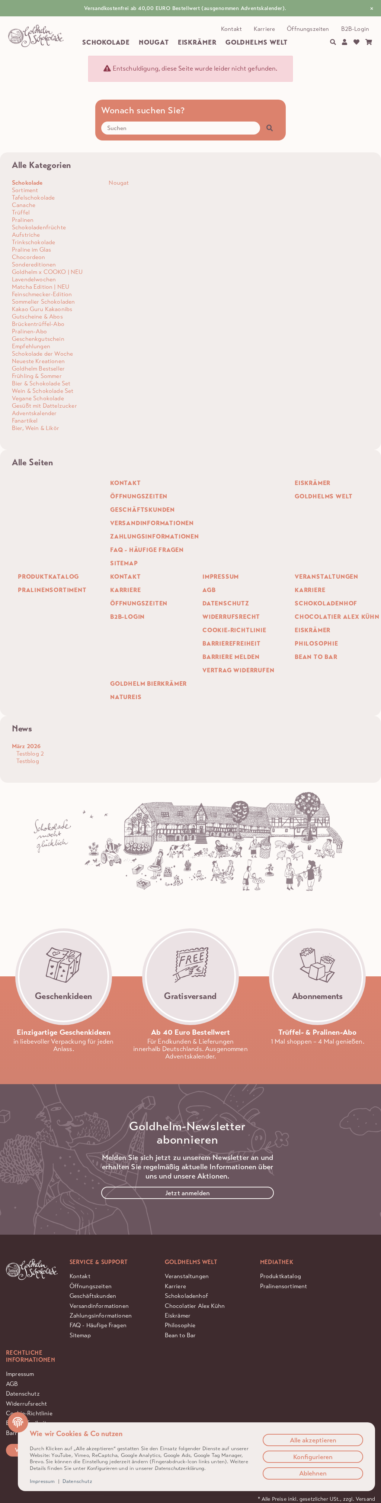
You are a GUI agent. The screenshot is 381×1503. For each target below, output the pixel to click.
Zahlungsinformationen (101, 1315)
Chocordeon (28, 257)
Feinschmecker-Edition (42, 294)
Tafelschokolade (33, 197)
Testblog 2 (29, 753)
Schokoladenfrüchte (39, 227)
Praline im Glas (31, 249)
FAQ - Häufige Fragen (98, 1325)
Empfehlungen (31, 346)
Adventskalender (34, 413)
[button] (344, 42)
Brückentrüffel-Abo (38, 323)
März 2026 (26, 746)
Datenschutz (23, 1393)
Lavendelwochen (34, 279)
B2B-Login (355, 28)
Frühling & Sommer (37, 375)
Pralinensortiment (283, 1286)
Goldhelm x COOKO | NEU (47, 271)
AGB (12, 1383)
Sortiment (25, 190)
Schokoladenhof (186, 1295)
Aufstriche (26, 234)
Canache (23, 205)
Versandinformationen (99, 1305)
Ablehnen (313, 1473)
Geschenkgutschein (38, 338)
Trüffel (21, 212)
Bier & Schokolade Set (41, 383)
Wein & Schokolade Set (42, 390)
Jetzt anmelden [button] (187, 1193)
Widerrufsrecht (26, 1403)
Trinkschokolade (33, 242)
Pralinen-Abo (29, 331)
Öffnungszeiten (308, 28)
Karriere (264, 28)
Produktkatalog (280, 1276)
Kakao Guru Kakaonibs (42, 309)
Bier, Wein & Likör (35, 427)
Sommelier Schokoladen (43, 301)
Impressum (20, 1373)
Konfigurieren (313, 1457)
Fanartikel (25, 420)
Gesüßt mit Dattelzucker (44, 405)
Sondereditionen (34, 264)
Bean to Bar (180, 1335)
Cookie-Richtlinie (29, 1413)
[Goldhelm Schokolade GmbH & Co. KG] (36, 36)
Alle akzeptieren (313, 1440)
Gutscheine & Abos (37, 316)
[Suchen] (333, 42)
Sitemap (80, 1335)
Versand (365, 1499)
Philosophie (180, 1325)
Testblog (27, 761)
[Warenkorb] (368, 42)
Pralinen (22, 219)
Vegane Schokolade (38, 398)
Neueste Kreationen (38, 361)
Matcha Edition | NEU (40, 286)
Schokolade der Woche (42, 353)
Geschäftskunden (93, 1295)
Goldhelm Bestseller (38, 368)
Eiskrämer (177, 1315)
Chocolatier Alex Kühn (195, 1305)
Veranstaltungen (187, 1276)
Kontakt (231, 28)
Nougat (118, 182)
